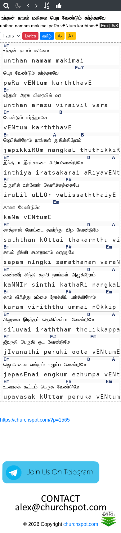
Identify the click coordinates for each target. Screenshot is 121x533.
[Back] (28, 5)
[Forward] (36, 5)
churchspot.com (80, 524)
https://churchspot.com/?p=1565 (35, 419)
